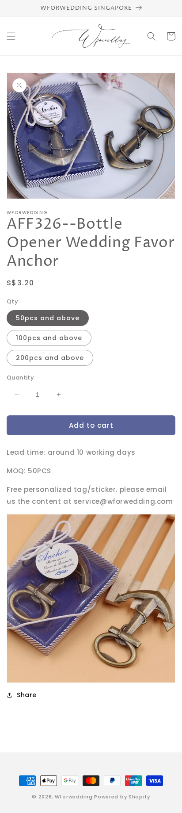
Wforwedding (74, 796)
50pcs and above (48, 318)
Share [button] (27, 694)
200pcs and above (50, 357)
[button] (11, 36)
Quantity (20, 377)
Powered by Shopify (122, 796)
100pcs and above (49, 338)
